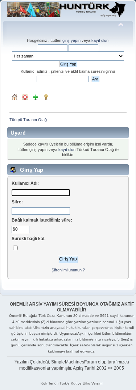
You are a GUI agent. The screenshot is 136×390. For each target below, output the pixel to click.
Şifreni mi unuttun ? (68, 270)
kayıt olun (99, 40)
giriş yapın (71, 40)
